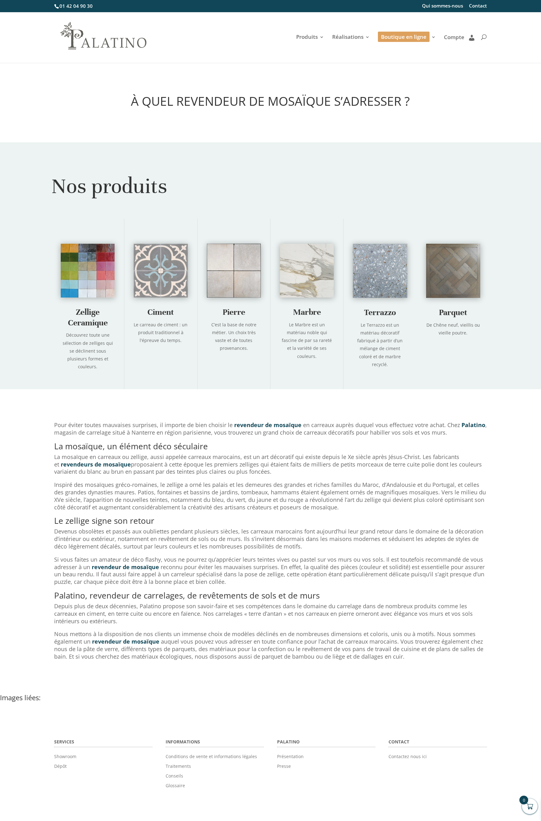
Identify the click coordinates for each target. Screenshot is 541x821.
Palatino (473, 425)
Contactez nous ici (408, 756)
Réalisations (347, 37)
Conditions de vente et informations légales (211, 756)
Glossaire (175, 785)
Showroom (65, 756)
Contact (478, 6)
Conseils (174, 776)
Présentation (290, 756)
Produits (307, 37)
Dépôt (60, 766)
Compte (454, 37)
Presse (284, 766)
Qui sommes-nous (442, 6)
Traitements (178, 766)
